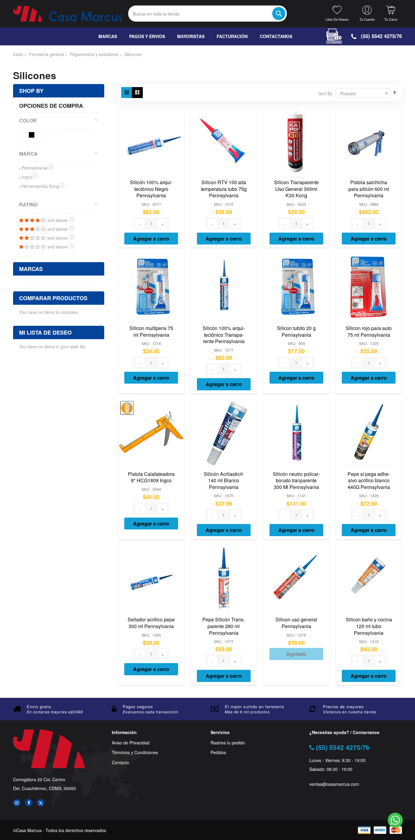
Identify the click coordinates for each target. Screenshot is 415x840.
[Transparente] (42, 136)
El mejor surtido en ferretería (254, 779)
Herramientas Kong (43, 186)
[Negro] (33, 136)
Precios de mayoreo (343, 779)
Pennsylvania (37, 168)
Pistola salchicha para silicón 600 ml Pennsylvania (368, 189)
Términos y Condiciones (135, 825)
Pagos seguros (138, 779)
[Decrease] (139, 223)
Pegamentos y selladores (94, 54)
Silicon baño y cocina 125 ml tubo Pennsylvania (369, 626)
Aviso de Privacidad (130, 815)
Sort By (325, 93)
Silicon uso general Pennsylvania (296, 623)
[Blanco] (23, 136)
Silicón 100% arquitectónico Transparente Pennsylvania (224, 335)
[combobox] (207, 13)
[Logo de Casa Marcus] (67, 14)
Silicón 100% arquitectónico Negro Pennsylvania (151, 189)
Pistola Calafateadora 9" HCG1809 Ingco (151, 477)
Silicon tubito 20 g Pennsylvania (296, 331)
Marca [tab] (28, 153)
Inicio (18, 54)
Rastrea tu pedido (228, 815)
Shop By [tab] (31, 91)
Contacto (120, 835)
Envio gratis (39, 779)
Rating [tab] (28, 204)
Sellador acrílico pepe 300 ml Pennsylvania (151, 623)
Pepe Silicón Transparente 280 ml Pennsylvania (223, 626)
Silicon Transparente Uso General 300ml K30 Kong (296, 189)
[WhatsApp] (395, 820)
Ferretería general (46, 54)
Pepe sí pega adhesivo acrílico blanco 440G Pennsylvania (369, 480)
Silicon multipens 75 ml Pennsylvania (151, 331)
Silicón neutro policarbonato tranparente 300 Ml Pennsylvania (296, 480)
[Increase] (162, 223)
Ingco (29, 177)
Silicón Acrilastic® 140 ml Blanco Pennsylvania (223, 480)
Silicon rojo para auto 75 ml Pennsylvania (369, 331)
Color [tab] (28, 120)
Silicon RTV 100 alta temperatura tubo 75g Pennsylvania (224, 189)
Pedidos (218, 825)
